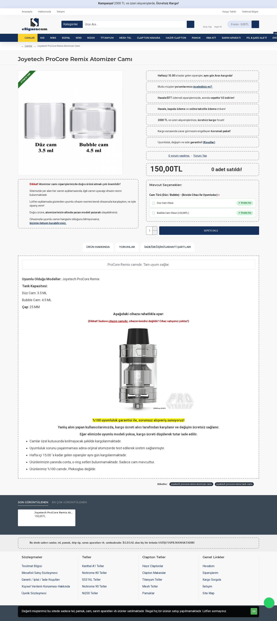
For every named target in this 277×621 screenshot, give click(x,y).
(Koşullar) (209, 142)
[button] (209, 230)
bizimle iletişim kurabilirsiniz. (48, 223)
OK (254, 611)
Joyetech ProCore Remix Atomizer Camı (54, 512)
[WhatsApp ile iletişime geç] (269, 602)
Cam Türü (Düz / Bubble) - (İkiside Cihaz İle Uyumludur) (183, 194)
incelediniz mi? (203, 86)
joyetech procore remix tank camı (234, 484)
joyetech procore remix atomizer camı (191, 484)
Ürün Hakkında (98, 247)
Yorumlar (127, 247)
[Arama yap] (190, 24)
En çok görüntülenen (69, 502)
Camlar (28, 45)
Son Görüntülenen (33, 502)
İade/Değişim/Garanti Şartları (167, 247)
